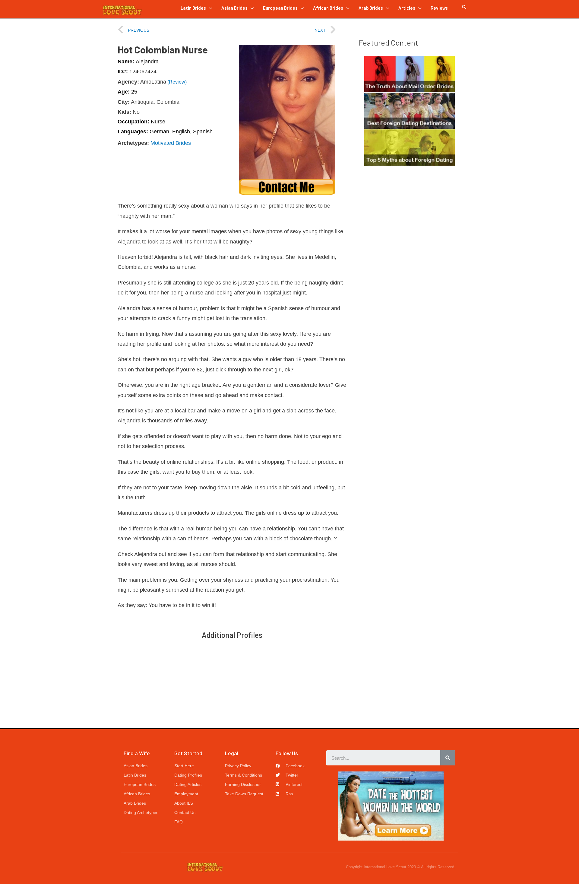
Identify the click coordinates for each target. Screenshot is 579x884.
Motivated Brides (170, 143)
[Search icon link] (464, 7)
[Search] (447, 757)
